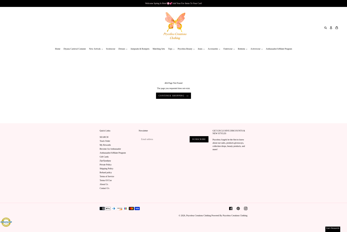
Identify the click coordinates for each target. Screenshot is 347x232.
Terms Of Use (106, 180)
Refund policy (106, 172)
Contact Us (104, 188)
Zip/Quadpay (105, 161)
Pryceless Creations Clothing (198, 215)
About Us (104, 184)
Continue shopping (171, 95)
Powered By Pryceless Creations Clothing (229, 215)
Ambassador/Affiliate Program (113, 153)
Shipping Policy (106, 168)
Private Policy (106, 164)
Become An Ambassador (110, 149)
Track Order (105, 141)
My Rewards (105, 145)
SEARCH (104, 137)
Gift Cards (104, 157)
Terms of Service (107, 176)
